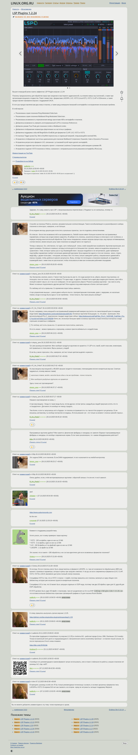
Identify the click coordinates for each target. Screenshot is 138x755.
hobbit (33, 171)
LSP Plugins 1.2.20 (87, 732)
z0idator (32, 496)
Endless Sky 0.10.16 (116, 189)
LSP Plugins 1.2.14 (87, 725)
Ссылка (15, 177)
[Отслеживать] (121, 98)
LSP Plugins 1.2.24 (24, 13)
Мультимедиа (26, 9)
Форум (62, 3)
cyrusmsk (33, 520)
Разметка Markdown (36, 743)
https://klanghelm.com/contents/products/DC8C (55, 314)
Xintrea (32, 556)
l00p (31, 439)
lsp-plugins (19, 17)
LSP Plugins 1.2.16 (27, 732)
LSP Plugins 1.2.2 (86, 729)
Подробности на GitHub (24, 161)
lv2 (25, 17)
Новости (40, 3)
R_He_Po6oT (35, 214)
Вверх (125, 743)
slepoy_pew (34, 264)
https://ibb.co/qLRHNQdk (38, 645)
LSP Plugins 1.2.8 (26, 725)
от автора (45, 17)
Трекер (76, 3)
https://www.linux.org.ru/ (17, 747)
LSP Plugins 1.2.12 (27, 722)
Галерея (48, 3)
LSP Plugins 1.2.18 (87, 722)
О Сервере (13, 743)
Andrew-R (33, 649)
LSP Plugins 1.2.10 (27, 719)
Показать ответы (35, 442)
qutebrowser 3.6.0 (20, 189)
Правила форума (23, 743)
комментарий (25, 274)
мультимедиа (36, 17)
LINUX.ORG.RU (22, 3)
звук (28, 17)
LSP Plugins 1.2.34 (27, 729)
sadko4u (27, 166)
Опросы (69, 3)
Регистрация (114, 3)
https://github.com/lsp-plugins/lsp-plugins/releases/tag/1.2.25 (51, 617)
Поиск (82, 3)
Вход (124, 3)
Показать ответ (34, 267)
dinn (31, 668)
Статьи (56, 3)
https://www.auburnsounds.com (41, 512)
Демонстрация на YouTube (22, 153)
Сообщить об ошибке (16, 745)
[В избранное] (121, 92)
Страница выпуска (19, 157)
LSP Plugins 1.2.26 (87, 719)
